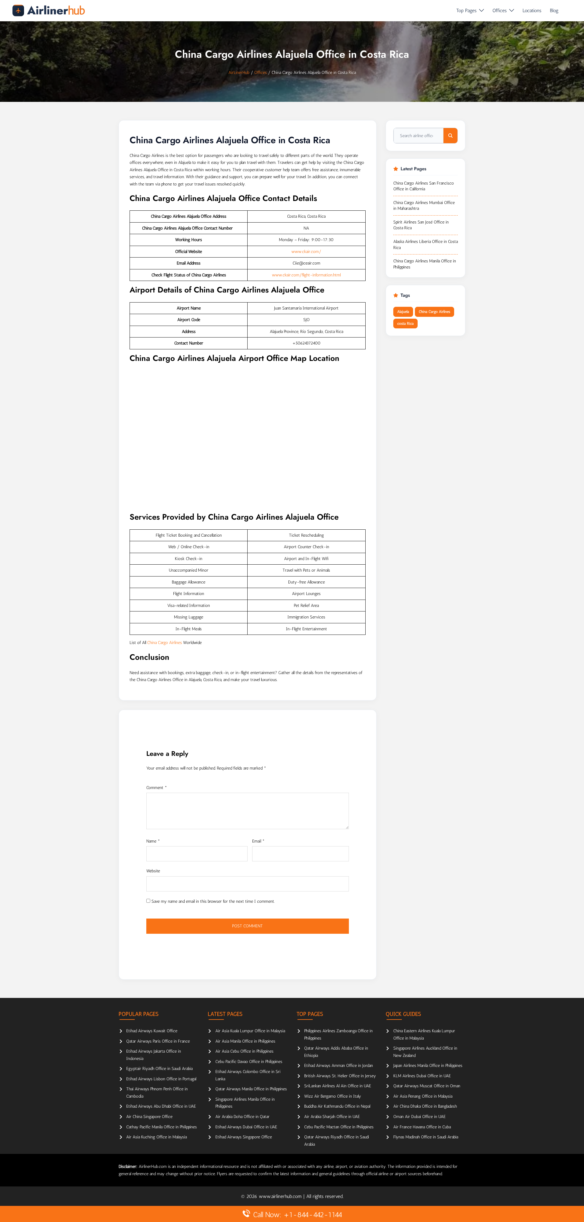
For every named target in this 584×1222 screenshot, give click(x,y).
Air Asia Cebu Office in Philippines (244, 1051)
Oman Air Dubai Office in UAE (419, 1116)
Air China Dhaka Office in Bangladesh (425, 1106)
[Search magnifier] (450, 135)
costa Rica (405, 323)
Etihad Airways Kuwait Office (151, 1030)
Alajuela (403, 312)
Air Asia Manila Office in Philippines (245, 1041)
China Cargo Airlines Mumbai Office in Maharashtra (424, 205)
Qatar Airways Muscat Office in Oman (426, 1086)
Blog (554, 10)
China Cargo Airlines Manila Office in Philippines (424, 264)
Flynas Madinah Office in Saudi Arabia (425, 1137)
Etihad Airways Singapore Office (243, 1137)
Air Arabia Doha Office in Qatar (242, 1116)
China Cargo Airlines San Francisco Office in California (423, 186)
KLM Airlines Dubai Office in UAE (422, 1075)
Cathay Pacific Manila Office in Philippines (161, 1127)
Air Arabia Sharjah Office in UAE (332, 1116)
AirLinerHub (238, 72)
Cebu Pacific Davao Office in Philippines (248, 1061)
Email (258, 841)
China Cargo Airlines (164, 642)
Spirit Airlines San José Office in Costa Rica (421, 225)
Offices (499, 10)
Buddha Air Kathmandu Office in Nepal (337, 1106)
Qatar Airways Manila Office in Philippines (251, 1089)
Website (153, 871)
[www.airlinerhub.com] (48, 10)
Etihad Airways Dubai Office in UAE (246, 1127)
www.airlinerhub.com (281, 1196)
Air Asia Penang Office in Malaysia (422, 1096)
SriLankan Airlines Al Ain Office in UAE (337, 1086)
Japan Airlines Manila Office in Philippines (427, 1065)
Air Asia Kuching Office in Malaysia (156, 1137)
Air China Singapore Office (149, 1116)
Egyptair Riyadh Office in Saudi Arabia (159, 1068)
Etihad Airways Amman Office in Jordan (338, 1065)
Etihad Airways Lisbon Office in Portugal (161, 1079)
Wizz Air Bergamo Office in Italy (332, 1096)
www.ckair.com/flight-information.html (306, 275)
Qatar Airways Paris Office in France (158, 1041)
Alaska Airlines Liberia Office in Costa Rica (425, 244)
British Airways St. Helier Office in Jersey (340, 1075)
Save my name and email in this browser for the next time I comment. (213, 901)
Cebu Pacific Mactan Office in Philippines (339, 1127)
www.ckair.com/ (306, 251)
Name (153, 841)
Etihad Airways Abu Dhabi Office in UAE (161, 1106)
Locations (532, 10)
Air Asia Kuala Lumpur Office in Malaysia (250, 1030)
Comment (156, 787)
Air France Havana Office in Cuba (422, 1127)
